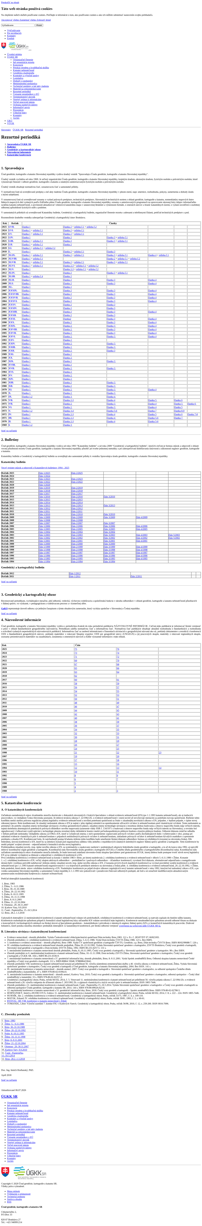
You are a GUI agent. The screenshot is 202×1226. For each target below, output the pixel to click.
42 (76, 714)
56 (76, 687)
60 (76, 679)
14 (160, 768)
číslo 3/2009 (109, 517)
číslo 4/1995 (141, 558)
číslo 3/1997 (109, 552)
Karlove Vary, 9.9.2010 (16, 1049)
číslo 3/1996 (109, 555)
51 (118, 699)
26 (76, 745)
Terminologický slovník (24, 97)
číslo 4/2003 (141, 535)
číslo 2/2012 (77, 508)
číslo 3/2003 (109, 535)
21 (76, 752)
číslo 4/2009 (141, 517)
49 (118, 702)
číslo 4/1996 (141, 555)
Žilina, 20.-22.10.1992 (15, 1030)
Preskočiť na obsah (10, 2)
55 (118, 691)
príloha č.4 (38, 276)
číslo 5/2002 (174, 538)
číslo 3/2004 (109, 532)
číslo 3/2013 (109, 505)
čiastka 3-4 (69, 411)
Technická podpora (16, 1196)
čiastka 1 (26, 227)
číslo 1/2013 (44, 505)
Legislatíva (18, 78)
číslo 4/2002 (141, 538)
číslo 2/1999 (77, 546)
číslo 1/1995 (44, 558)
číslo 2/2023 (77, 479)
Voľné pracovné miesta (24, 102)
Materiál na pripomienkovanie (27, 89)
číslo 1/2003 (44, 535)
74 (118, 653)
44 (76, 710)
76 (118, 649)
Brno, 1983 (10, 1020)
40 (76, 718)
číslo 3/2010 (109, 514)
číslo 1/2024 (44, 476)
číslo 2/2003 (77, 535)
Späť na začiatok (9, 430)
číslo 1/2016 (44, 496)
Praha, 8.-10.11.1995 (14, 1033)
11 (118, 771)
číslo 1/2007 (44, 523)
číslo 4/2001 (141, 541)
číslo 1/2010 (44, 514)
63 (76, 672)
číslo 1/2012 (44, 508)
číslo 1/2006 (44, 526)
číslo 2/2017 (77, 493)
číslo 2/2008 (77, 520)
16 (118, 764)
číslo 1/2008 (44, 520)
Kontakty (11, 35)
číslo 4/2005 (141, 529)
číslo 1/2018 (44, 490)
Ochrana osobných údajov (25, 104)
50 (76, 699)
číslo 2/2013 (77, 505)
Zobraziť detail (44, 20)
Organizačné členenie (23, 59)
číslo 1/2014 (44, 502)
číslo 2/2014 (77, 502)
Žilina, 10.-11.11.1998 (15, 1037)
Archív (16, 118)
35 (118, 729)
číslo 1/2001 (44, 541)
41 (118, 718)
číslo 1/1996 (44, 555)
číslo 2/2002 (77, 538)
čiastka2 (67, 319)
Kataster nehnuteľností (23, 70)
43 (118, 714)
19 (76, 756)
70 (118, 660)
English (10, 38)
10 (76, 771)
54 (76, 691)
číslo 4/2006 (141, 526)
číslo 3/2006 (109, 526)
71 (76, 656)
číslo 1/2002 (44, 538)
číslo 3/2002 (109, 538)
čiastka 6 (178, 400)
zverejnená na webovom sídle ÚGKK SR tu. (140, 926)
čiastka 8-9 (179, 411)
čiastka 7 (152, 411)
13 (118, 768)
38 (76, 722)
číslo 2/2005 (77, 529)
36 (76, 725)
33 (118, 733)
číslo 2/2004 (77, 532)
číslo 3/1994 (109, 561)
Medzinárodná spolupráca (25, 83)
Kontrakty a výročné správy (26, 75)
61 (118, 679)
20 (118, 756)
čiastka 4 (152, 255)
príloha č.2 (92, 227)
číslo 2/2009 (77, 517)
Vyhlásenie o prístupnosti (18, 1194)
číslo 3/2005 (109, 529)
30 (76, 737)
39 (118, 722)
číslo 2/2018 (77, 490)
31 (118, 737)
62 (76, 676)
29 (118, 741)
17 (76, 760)
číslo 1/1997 (44, 552)
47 (118, 706)
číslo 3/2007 (109, 523)
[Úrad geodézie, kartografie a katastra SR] (15, 49)
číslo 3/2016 (109, 496)
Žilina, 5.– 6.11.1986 (14, 1024)
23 (160, 752)
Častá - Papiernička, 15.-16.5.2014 (13, 1054)
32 (76, 733)
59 (118, 683)
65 (76, 668)
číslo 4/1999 (141, 546)
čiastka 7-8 (193, 414)
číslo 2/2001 (77, 541)
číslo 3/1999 (109, 546)
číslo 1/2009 (44, 517)
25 (118, 748)
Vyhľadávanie (13, 30)
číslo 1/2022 (44, 482)
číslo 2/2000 (77, 544)
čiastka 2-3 (69, 265)
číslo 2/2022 (77, 482)
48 (76, 702)
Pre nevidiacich (14, 33)
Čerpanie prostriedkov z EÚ (26, 94)
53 (118, 695)
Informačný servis (21, 107)
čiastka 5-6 (112, 411)
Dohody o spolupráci (23, 81)
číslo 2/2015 (77, 499)
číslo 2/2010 (77, 514)
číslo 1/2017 (44, 493)
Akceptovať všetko (10, 20)
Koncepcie (18, 65)
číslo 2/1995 (77, 558)
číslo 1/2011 (44, 511)
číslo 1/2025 (44, 473)
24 (76, 748)
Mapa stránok (13, 1191)
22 (118, 752)
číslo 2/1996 (77, 555)
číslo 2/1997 (77, 552)
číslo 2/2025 (77, 473)
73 (76, 653)
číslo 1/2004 (44, 532)
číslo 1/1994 (44, 561)
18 (118, 760)
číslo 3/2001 (109, 541)
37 (118, 725)
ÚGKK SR (12, 57)
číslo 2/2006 (77, 526)
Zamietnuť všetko (28, 20)
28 (76, 741)
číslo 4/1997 (141, 552)
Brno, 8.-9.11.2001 (13, 1040)
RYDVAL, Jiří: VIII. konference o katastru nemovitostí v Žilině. (37, 1001)
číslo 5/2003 (174, 535)
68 (118, 664)
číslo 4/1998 (141, 549)
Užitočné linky (20, 112)
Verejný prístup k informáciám (27, 99)
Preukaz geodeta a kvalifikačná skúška (31, 67)
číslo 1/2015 (44, 499)
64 (118, 672)
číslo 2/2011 (77, 511)
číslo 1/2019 (44, 488)
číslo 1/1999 (44, 546)
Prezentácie (18, 110)
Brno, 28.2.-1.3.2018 (15, 1059)
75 (76, 649)
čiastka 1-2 (27, 396)
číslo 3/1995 (109, 558)
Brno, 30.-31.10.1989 (15, 1027)
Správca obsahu (14, 1199)
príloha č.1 (79, 227)
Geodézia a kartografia (23, 73)
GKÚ (9, 120)
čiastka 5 (152, 400)
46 (76, 706)
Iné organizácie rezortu (23, 62)
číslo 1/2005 (44, 529)
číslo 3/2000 (109, 544)
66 (118, 668)
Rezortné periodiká (22, 91)
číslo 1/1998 (44, 549)
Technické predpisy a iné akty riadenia (31, 86)
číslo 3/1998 (109, 549)
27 (118, 745)
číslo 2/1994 (77, 561)
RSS (9, 1202)
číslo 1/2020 (44, 485)
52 (76, 695)
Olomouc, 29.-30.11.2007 (17, 1046)
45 (118, 710)
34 (76, 729)
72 (118, 656)
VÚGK (10, 123)
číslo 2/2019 (77, 488)
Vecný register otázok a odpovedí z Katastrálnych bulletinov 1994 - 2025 (35, 467)
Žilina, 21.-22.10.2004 (15, 1043)
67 (76, 664)
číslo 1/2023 (44, 479)
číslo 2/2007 (77, 523)
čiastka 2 (68, 227)
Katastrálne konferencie (19, 155)
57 (118, 687)
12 (76, 768)
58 (76, 683)
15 (76, 764)
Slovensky (6, 130)
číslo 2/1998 (77, 549)
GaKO (4, 608)
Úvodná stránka (14, 54)
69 (76, 660)
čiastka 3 (111, 237)
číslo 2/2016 (77, 496)
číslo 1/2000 (44, 544)
